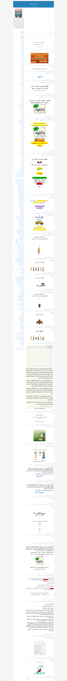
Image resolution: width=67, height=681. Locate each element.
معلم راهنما (22, 313)
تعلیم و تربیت (22, 307)
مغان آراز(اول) (22, 214)
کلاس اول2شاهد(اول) (21, 194)
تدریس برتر (22, 273)
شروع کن (39, 492)
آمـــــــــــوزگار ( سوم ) (21, 228)
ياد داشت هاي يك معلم (21, 325)
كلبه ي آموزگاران (22, 326)
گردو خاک (23, 151)
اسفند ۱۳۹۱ (22, 53)
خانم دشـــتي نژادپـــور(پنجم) (20, 245)
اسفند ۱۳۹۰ (22, 67)
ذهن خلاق (42, 44)
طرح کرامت (22, 113)
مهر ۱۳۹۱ (23, 59)
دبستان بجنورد (22, 288)
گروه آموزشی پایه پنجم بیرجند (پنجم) (19, 239)
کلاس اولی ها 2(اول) (21, 199)
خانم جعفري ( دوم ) (21, 225)
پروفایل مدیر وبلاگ (21, 31)
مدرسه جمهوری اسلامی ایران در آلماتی (19, 260)
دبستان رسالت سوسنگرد (21, 285)
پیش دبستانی (22, 101)
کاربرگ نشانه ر (52, 660)
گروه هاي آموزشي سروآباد (20, 308)
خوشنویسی (22, 167)
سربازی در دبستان (21, 294)
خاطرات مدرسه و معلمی (21, 305)
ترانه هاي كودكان (22, 327)
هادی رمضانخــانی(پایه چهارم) (20, 232)
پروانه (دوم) (22, 227)
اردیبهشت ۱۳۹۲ (22, 51)
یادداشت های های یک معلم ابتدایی (20, 259)
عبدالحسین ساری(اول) (21, 192)
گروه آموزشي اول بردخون (21, 332)
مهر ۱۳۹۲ (23, 45)
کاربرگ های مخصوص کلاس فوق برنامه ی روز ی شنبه (47, 292)
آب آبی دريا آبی (33, 3)
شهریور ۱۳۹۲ (22, 46)
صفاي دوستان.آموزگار (21, 265)
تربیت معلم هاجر (22, 155)
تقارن (53, 413)
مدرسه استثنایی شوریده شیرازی (20, 280)
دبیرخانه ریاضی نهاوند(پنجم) (20, 246)
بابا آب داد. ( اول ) (22, 206)
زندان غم (23, 345)
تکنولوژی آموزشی (22, 272)
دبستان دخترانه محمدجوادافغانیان (20, 261)
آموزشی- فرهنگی (22, 293)
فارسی (47, 93)
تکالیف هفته (52, 545)
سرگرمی (23, 111)
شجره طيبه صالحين (21, 339)
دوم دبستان (22, 106)
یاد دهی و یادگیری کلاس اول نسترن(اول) (19, 179)
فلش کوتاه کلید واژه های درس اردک (49, 446)
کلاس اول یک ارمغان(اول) (21, 187)
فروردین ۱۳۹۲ (22, 52)
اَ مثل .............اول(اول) (21, 188)
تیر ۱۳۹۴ (23, 39)
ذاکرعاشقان (22, 340)
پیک (50, 231)
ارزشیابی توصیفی (52, 197)
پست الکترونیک (22, 32)
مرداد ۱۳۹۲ (22, 47)
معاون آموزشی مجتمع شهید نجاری (20, 278)
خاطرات (50, 634)
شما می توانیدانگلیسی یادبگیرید (20, 268)
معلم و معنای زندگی (21, 267)
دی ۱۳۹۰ (23, 70)
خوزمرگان (22, 314)
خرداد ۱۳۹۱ (22, 64)
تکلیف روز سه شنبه (51, 260)
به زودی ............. (52, 51)
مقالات (23, 129)
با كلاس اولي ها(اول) (21, 201)
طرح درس (22, 117)
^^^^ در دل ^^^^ (22, 274)
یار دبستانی (22, 266)
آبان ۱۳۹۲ (23, 44)
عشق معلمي (22, 328)
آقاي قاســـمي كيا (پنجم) (21, 247)
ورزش (23, 128)
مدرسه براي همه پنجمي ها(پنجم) (20, 241)
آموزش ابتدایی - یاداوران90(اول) (20, 181)
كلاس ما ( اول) (22, 212)
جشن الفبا (22, 123)
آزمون (45, 309)
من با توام (23, 346)
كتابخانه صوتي (22, 306)
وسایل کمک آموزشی (21, 105)
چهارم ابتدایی (22, 134)
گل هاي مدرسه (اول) (21, 198)
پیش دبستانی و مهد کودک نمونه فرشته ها (19, 174)
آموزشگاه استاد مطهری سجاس (20, 279)
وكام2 (23, 301)
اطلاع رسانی (44, 211)
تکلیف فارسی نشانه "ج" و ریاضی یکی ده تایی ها (48, 155)
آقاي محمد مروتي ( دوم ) (21, 220)
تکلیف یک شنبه (52, 312)
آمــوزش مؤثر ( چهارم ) (21, 234)
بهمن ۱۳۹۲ (22, 40)
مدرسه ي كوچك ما (21, 319)
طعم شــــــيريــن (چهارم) (20, 233)
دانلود (40, 76)
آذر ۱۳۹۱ (23, 57)
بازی (50, 494)
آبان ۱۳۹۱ (23, 58)
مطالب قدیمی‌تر (27, 679)
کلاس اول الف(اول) (21, 205)
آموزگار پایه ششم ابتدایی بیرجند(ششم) (19, 252)
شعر (23, 160)
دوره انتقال (22, 145)
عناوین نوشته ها (22, 34)
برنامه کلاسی (22, 140)
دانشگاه (23, 127)
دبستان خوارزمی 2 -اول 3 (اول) (20, 180)
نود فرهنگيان (22, 321)
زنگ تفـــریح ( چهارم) (21, 235)
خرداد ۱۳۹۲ (22, 50)
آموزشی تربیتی (22, 292)
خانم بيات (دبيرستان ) (21, 299)
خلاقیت (48, 634)
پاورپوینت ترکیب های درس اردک (50, 426)
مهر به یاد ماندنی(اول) (21, 193)
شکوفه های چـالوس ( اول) (20, 185)
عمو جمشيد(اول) (22, 208)
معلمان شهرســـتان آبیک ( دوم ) (20, 218)
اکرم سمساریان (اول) (21, 200)
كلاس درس (22, 312)
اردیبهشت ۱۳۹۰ (22, 78)
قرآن (23, 143)
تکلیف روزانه (52, 329)
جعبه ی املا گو (52, 603)
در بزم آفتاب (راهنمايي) (21, 298)
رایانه (46, 463)
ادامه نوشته (52, 150)
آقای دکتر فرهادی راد (21, 168)
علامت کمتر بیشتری (51, 497)
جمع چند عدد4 (52, 483)
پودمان (23, 133)
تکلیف (50, 93)
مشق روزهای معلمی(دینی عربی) (20, 295)
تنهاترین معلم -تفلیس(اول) (21, 186)
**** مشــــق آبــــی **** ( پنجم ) (19, 240)
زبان (23, 144)
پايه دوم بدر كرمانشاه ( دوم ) (20, 219)
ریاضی (45, 93)
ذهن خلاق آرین (22, 166)
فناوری (23, 165)
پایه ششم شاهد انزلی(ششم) (20, 253)
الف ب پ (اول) (22, 213)
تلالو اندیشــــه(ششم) (21, 254)
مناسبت (23, 90)
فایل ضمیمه (31, 594)
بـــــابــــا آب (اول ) (21, 207)
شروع (39, 475)
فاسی (23, 149)
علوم (23, 100)
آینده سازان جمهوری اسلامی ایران (20, 258)
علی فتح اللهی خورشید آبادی (20, 300)
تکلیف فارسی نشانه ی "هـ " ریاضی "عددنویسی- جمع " (47, 82)
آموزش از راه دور (22, 333)
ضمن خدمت (22, 116)
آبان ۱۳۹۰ (23, 72)
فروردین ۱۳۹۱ (22, 66)
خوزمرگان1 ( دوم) (21, 226)
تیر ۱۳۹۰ (23, 77)
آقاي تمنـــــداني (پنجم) (21, 248)
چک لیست (22, 138)
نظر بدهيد (37, 65)
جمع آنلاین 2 (52, 506)
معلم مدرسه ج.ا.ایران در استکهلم (20, 172)
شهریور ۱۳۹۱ (22, 60)
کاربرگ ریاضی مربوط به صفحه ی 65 (49, 637)
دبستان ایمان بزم (22, 287)
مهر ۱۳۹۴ (23, 38)
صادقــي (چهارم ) (22, 238)
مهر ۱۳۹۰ (23, 73)
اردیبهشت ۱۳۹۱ (22, 65)
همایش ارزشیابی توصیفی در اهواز (50, 577)
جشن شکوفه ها (22, 154)
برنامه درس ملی (22, 121)
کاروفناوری (22, 112)
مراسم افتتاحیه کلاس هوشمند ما (50, 345)
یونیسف (23, 156)
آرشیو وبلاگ (22, 33)
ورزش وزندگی (22, 275)
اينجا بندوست (22, 341)
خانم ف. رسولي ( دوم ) (21, 221)
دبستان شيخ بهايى (22, 286)
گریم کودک (22, 150)
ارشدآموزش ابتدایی (21, 122)
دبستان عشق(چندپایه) (21, 255)
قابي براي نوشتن (22, 320)
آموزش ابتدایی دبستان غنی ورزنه (20, 281)
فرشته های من (22, 132)
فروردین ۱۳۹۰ (22, 79)
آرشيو (23, 80)
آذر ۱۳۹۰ (23, 71)
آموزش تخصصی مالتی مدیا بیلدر (20, 173)
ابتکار (46, 634)
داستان (23, 139)
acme (23, 315)
